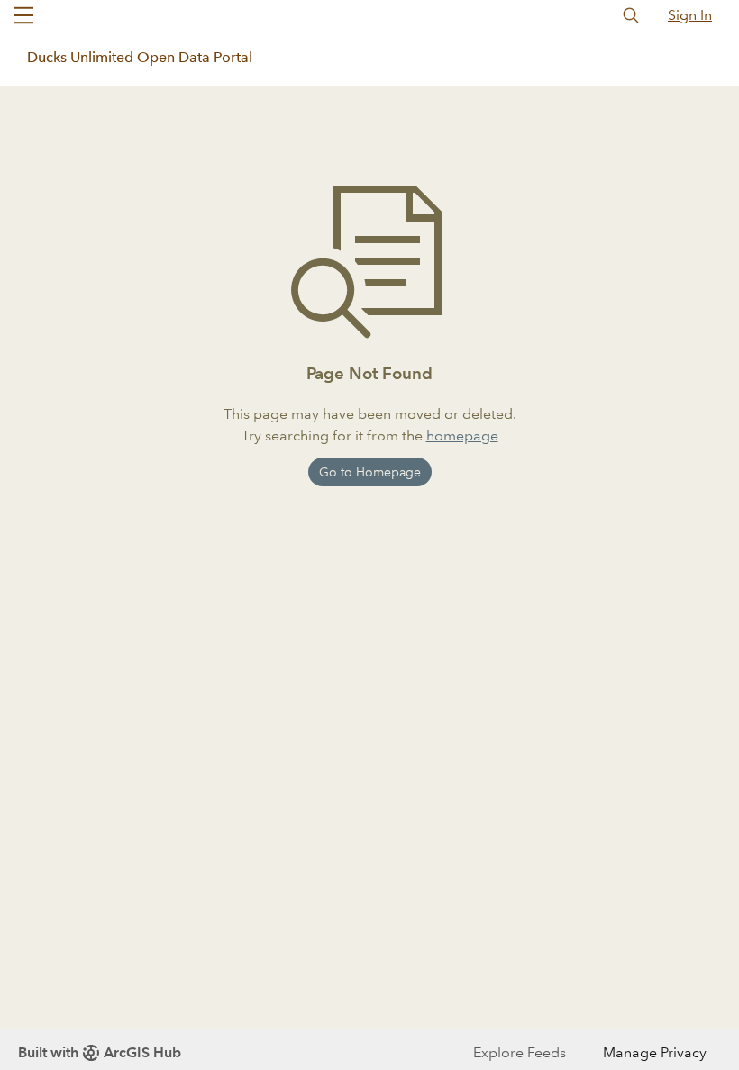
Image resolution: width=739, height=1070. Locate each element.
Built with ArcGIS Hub (99, 1052)
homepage (462, 435)
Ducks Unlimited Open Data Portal (139, 57)
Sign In (690, 14)
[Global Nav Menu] (23, 15)
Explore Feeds (519, 1052)
